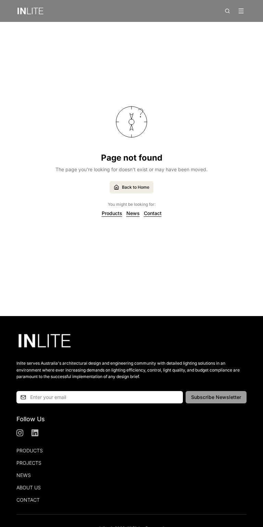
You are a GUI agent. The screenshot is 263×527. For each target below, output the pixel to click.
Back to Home (135, 187)
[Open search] (227, 10)
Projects (28, 463)
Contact (153, 213)
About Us (28, 487)
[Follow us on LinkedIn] (35, 432)
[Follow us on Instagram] (19, 432)
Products (112, 213)
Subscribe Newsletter (216, 397)
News (133, 213)
